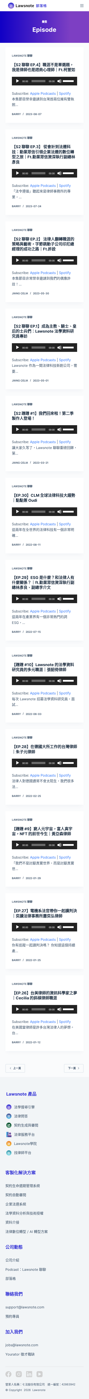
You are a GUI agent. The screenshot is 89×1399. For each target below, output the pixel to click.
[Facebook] (8, 1374)
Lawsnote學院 (25, 1143)
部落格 (10, 1278)
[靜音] (59, 81)
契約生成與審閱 (26, 1125)
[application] (44, 81)
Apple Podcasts (43, 93)
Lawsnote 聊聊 (22, 55)
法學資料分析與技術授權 (24, 1213)
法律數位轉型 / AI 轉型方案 (26, 1231)
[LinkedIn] (29, 1374)
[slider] (69, 81)
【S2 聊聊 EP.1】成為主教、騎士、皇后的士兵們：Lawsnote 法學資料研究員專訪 (44, 331)
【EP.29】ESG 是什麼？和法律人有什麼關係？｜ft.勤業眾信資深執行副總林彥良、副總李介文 (43, 582)
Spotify (65, 93)
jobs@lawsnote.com (21, 1345)
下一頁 (72, 1068)
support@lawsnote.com (24, 1307)
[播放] (17, 81)
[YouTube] (40, 1374)
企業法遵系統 (15, 1204)
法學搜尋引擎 (24, 1107)
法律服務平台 (24, 1134)
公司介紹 (12, 1260)
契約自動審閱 (15, 1195)
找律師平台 (22, 1153)
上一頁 (17, 1068)
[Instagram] (19, 1374)
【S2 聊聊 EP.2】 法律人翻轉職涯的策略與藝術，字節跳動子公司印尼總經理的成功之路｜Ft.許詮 (43, 244)
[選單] (82, 5)
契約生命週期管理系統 (22, 1186)
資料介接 (12, 1222)
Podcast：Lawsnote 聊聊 (25, 1269)
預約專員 (12, 1316)
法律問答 (21, 1116)
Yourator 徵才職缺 (20, 1354)
